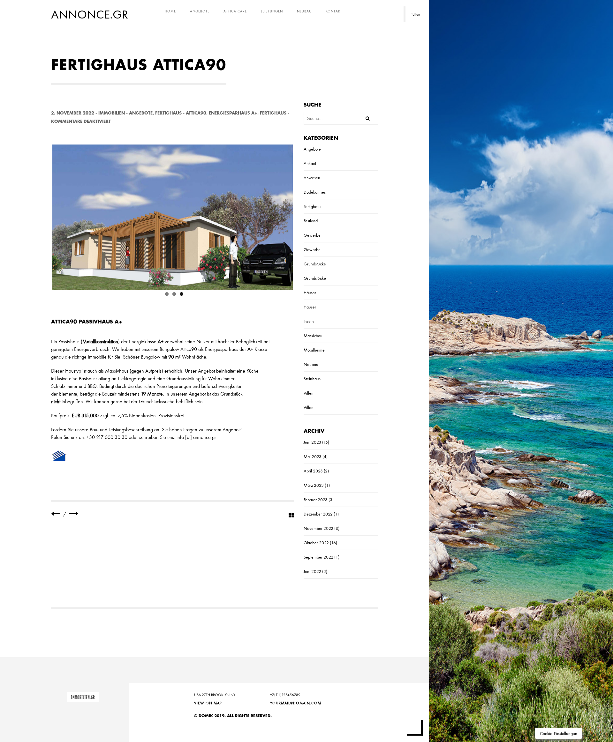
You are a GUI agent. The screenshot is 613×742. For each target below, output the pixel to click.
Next (302, 216)
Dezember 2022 (318, 514)
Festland (311, 221)
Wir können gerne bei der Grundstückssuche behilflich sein (144, 401)
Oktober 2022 (316, 542)
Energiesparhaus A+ (233, 113)
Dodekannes (315, 192)
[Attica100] (55, 513)
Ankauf (310, 163)
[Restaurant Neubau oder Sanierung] (73, 513)
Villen (309, 393)
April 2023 (313, 471)
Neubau (304, 11)
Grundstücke (315, 264)
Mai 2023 (313, 456)
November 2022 (318, 528)
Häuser (310, 292)
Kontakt (334, 11)
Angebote (199, 11)
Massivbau (313, 335)
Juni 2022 (312, 571)
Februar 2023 (316, 499)
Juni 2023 (312, 442)
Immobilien (111, 113)
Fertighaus (168, 113)
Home (170, 11)
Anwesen (312, 178)
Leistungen (272, 11)
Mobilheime (314, 350)
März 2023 (314, 485)
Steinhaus (312, 379)
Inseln (309, 321)
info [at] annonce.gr (196, 437)
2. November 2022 (72, 113)
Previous (42, 216)
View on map (208, 703)
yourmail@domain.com (295, 703)
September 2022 (318, 557)
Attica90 (196, 113)
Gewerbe (312, 235)
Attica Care (235, 11)
